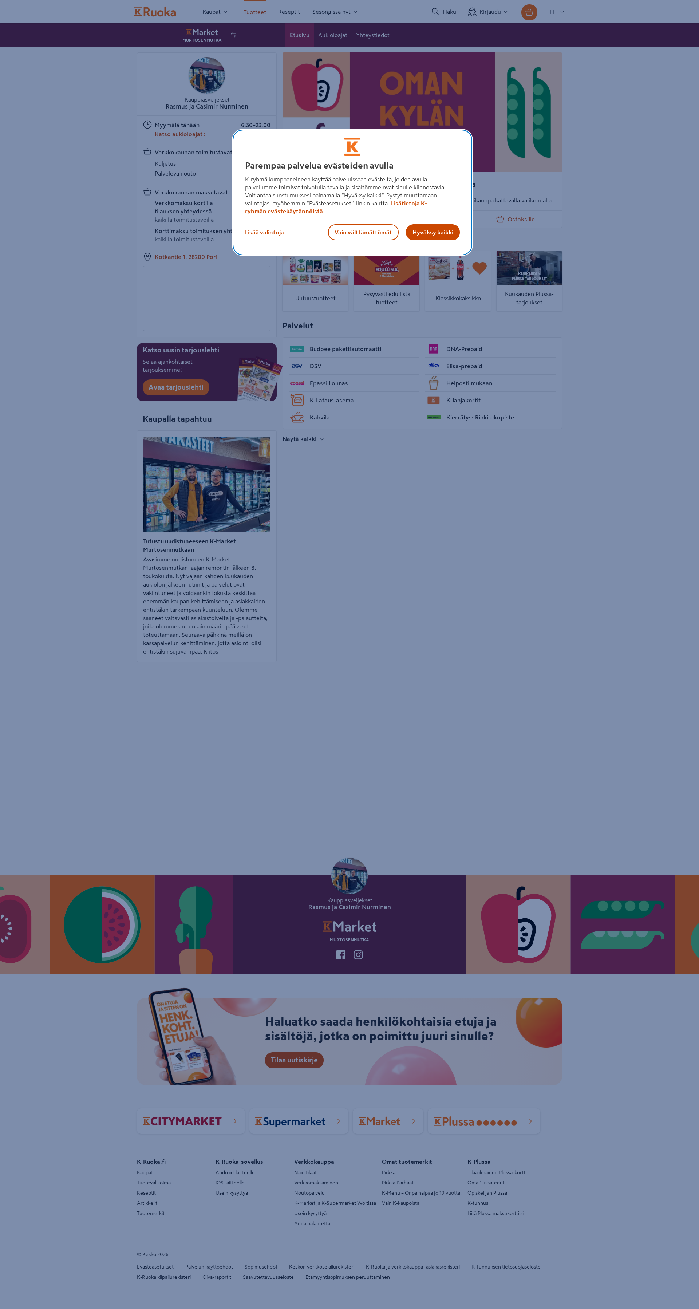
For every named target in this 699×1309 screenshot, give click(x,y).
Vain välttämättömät (363, 232)
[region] (352, 192)
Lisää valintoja (264, 232)
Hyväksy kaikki (432, 232)
